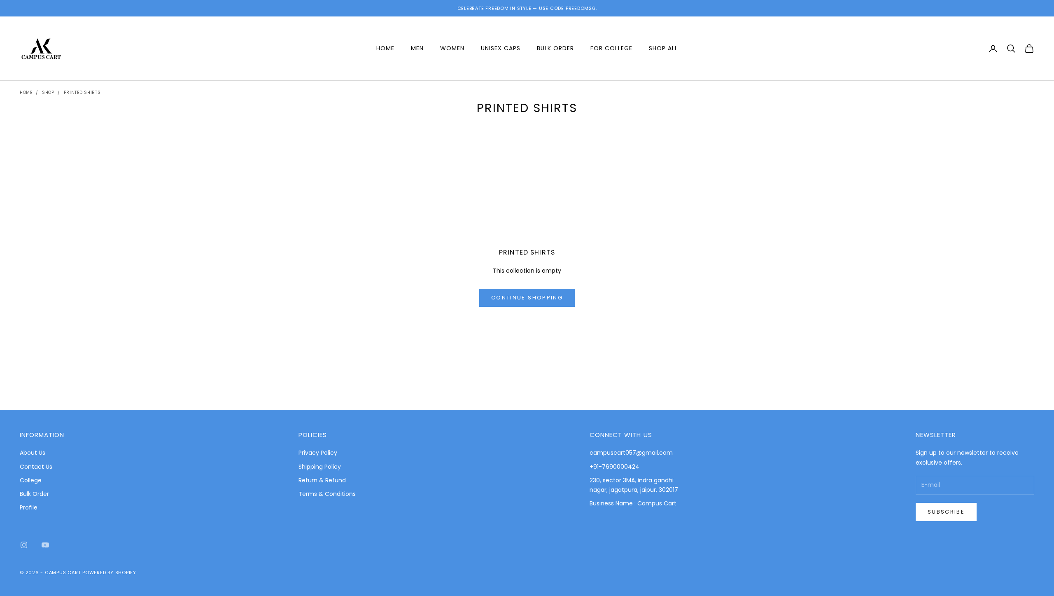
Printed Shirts (82, 92)
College (31, 480)
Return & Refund (322, 480)
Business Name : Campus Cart (633, 503)
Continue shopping (527, 298)
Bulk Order (555, 48)
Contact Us (36, 467)
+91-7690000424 (614, 467)
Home (385, 48)
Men (417, 48)
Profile (28, 507)
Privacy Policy (317, 453)
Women (452, 48)
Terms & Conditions (327, 494)
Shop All (663, 48)
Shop (48, 92)
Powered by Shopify (109, 572)
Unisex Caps (500, 48)
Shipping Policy (319, 467)
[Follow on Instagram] (24, 545)
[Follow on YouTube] (45, 545)
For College (611, 48)
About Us (32, 453)
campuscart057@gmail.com (631, 453)
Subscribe (946, 512)
